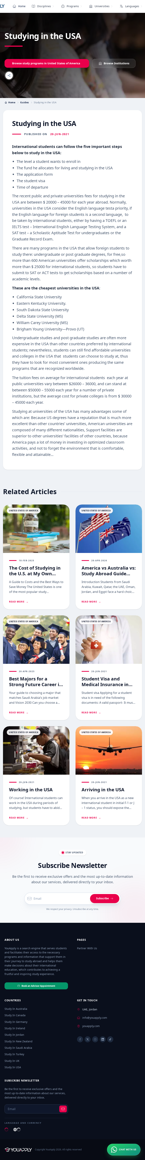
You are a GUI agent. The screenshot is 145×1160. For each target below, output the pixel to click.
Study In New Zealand (18, 1041)
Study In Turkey (14, 1054)
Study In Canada (15, 1015)
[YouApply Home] (18, 1149)
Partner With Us (87, 948)
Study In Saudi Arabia (18, 1048)
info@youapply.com (94, 1017)
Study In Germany (16, 1022)
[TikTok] (110, 1039)
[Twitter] (88, 1039)
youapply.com (91, 1026)
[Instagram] (95, 1039)
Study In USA (13, 1067)
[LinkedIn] (103, 1039)
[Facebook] (80, 1039)
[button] (123, 1149)
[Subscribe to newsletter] (63, 1109)
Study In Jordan (14, 1034)
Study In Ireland (15, 1028)
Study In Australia (16, 1009)
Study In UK (12, 1061)
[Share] (9, 75)
